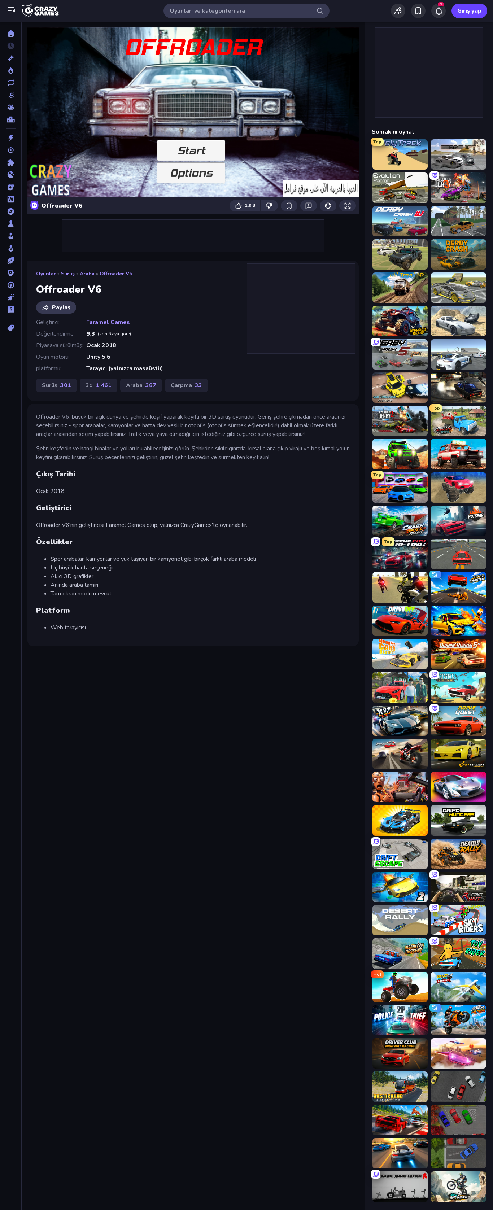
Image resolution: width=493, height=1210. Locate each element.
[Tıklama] (10, 297)
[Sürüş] (10, 285)
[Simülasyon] (10, 248)
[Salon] (10, 236)
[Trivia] (10, 309)
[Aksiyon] (10, 138)
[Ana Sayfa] (10, 33)
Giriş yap (469, 11)
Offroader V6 (116, 273)
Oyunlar (46, 273)
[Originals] (10, 95)
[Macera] (10, 211)
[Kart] (10, 187)
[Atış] (10, 150)
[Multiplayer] (10, 107)
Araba (87, 273)
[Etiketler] (10, 328)
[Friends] (398, 11)
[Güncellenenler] (10, 83)
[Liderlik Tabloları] (10, 119)
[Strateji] (10, 273)
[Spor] (10, 260)
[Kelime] (10, 199)
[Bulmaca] (10, 162)
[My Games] (418, 11)
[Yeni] (10, 58)
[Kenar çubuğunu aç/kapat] (11, 10)
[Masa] (10, 224)
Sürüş (68, 273)
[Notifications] (438, 11)
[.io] (10, 175)
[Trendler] (10, 70)
